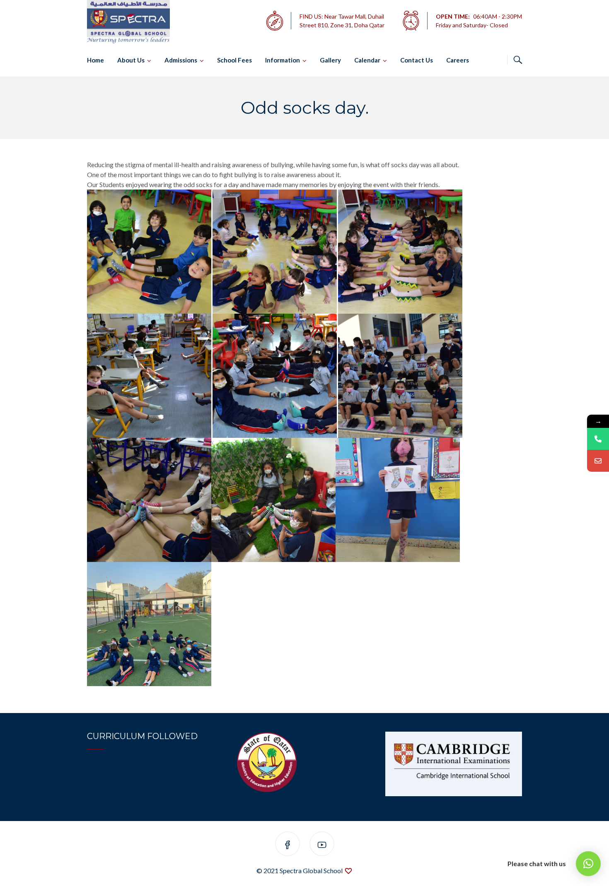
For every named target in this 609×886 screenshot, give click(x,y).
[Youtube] (322, 845)
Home (95, 60)
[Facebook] (287, 845)
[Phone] (598, 439)
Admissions (180, 60)
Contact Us (416, 60)
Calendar (367, 60)
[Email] (598, 461)
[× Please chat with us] (588, 863)
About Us (131, 60)
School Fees (234, 60)
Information (282, 60)
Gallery (330, 60)
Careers (457, 60)
